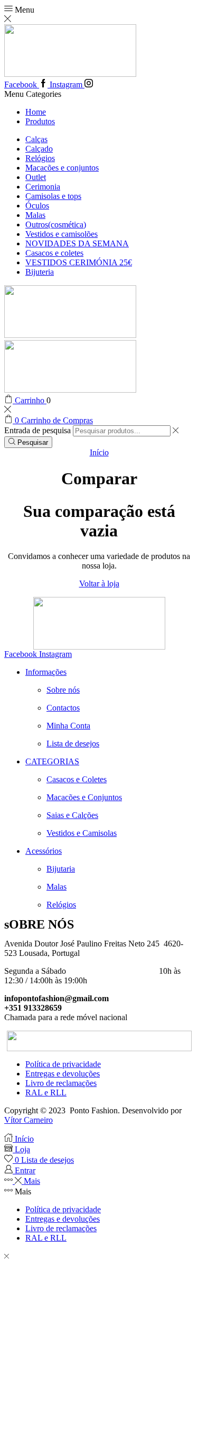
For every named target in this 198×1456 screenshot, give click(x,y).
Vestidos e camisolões (61, 234)
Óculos (37, 205)
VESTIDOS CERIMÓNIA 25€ (78, 262)
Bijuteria (39, 271)
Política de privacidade (63, 1064)
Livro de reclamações (61, 1083)
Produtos (40, 121)
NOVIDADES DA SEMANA (77, 243)
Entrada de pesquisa (37, 430)
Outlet (35, 177)
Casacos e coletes (54, 252)
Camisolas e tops (53, 196)
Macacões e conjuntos (62, 167)
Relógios (40, 158)
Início (99, 452)
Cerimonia (42, 186)
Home (35, 111)
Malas (35, 215)
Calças (36, 139)
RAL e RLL (46, 1092)
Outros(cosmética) (55, 224)
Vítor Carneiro (28, 1119)
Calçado (39, 148)
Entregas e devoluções (62, 1073)
